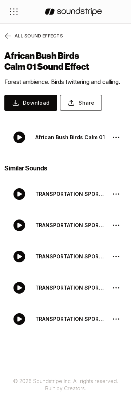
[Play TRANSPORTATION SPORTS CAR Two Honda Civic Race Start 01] (19, 319)
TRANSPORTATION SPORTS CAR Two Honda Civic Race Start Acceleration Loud (70, 225)
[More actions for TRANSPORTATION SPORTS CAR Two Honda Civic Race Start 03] (116, 256)
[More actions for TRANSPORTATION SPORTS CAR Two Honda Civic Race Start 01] (116, 319)
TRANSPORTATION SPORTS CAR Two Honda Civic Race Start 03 (70, 256)
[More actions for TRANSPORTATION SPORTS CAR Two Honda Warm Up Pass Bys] (116, 194)
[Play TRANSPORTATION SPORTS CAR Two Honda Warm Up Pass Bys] (19, 194)
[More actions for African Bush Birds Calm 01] (116, 137)
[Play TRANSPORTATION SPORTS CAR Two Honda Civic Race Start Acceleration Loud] (19, 225)
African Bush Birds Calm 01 (70, 137)
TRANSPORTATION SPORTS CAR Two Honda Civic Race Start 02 (70, 288)
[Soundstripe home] (73, 11)
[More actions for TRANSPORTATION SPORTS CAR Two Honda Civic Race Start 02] (116, 288)
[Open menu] (14, 12)
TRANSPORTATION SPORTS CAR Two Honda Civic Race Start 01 (70, 319)
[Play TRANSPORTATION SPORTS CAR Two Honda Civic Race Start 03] (19, 256)
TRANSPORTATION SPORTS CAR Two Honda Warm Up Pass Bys (70, 194)
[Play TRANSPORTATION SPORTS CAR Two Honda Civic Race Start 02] (19, 288)
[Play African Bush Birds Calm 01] (19, 137)
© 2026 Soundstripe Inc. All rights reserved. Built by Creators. (65, 384)
